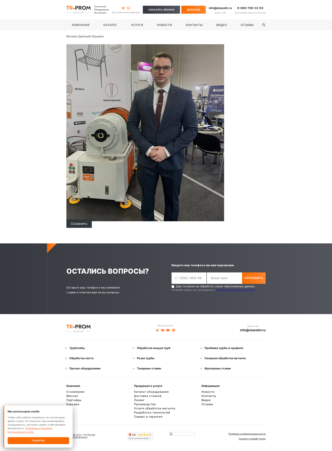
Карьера (72, 404)
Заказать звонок (161, 9)
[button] (264, 25)
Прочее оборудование (85, 368)
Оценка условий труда (252, 438)
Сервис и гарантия (148, 416)
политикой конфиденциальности (235, 289)
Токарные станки (149, 368)
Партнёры (73, 400)
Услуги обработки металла (154, 408)
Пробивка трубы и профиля (223, 348)
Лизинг (139, 400)
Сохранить (79, 223)
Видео (206, 400)
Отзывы (207, 404)
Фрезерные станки (217, 368)
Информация (210, 386)
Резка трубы (145, 358)
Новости (208, 391)
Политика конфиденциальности (247, 433)
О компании (75, 391)
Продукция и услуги (148, 386)
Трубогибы (77, 348)
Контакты (208, 396)
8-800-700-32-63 (250, 8)
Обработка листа (81, 358)
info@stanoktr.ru (220, 8)
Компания (73, 386)
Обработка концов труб (153, 348)
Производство (145, 404)
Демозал (193, 9)
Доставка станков (148, 396)
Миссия (72, 396)
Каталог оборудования (151, 391)
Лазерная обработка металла (225, 358)
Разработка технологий (152, 412)
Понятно (38, 440)
